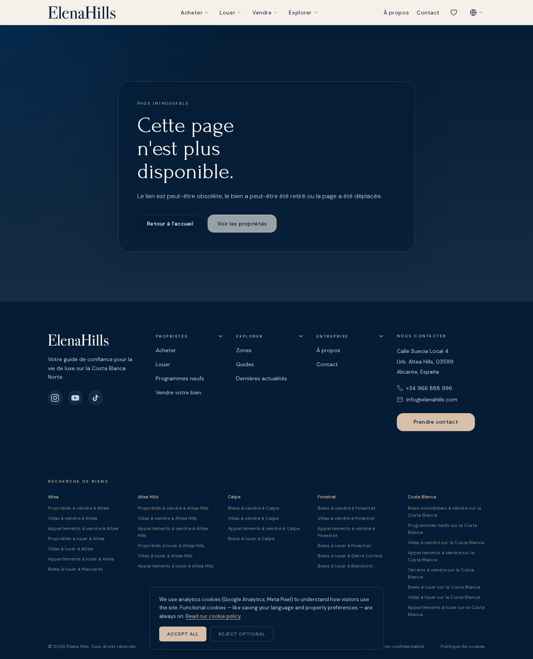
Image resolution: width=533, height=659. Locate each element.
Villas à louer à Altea (70, 549)
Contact (428, 12)
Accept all (183, 634)
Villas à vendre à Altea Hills (167, 518)
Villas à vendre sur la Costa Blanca (446, 542)
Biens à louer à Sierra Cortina (350, 556)
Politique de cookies (463, 646)
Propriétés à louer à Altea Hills (171, 546)
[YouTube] (75, 398)
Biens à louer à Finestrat (344, 546)
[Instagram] (55, 398)
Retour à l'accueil (170, 223)
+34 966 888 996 (429, 388)
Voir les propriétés (242, 223)
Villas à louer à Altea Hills (165, 556)
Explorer (300, 12)
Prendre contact (436, 421)
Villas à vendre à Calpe (253, 518)
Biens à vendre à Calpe (253, 508)
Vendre (262, 12)
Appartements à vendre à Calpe (264, 528)
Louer (227, 12)
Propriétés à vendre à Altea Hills (173, 508)
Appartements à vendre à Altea (83, 528)
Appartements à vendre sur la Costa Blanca (441, 556)
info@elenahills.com (431, 399)
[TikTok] (96, 398)
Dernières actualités (261, 378)
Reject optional (242, 634)
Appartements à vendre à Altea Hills (173, 532)
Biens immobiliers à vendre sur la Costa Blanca (444, 511)
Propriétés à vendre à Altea (78, 508)
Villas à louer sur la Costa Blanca (444, 597)
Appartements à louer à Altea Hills (176, 566)
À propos (396, 12)
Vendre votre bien (178, 392)
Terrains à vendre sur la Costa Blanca (441, 573)
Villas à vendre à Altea (72, 518)
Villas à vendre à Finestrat (346, 518)
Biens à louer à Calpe (251, 538)
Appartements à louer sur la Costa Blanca (446, 611)
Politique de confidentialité (394, 646)
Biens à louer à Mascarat (75, 569)
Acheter (192, 12)
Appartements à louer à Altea (81, 559)
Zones (244, 350)
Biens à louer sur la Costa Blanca (444, 587)
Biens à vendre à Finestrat (346, 508)
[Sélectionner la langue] (476, 12)
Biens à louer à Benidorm (345, 566)
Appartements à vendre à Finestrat (346, 532)
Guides (245, 364)
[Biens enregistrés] (454, 12)
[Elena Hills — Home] (81, 12)
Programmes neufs (180, 378)
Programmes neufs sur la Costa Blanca (442, 528)
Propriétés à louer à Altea (76, 538)
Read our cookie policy (213, 616)
